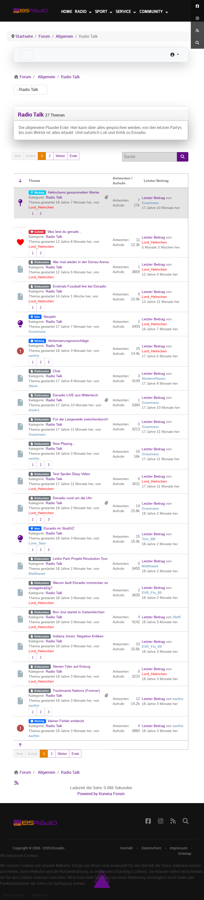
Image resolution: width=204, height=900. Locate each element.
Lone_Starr (37, 543)
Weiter (60, 156)
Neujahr (50, 317)
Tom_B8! (149, 539)
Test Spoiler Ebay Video (71, 474)
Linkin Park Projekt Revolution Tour (80, 559)
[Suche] (197, 43)
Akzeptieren (13, 895)
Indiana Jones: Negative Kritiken (78, 636)
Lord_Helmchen (41, 207)
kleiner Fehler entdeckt (66, 721)
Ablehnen (39, 895)
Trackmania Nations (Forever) (76, 691)
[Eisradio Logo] (30, 9)
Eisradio (57, 848)
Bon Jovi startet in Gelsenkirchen (78, 612)
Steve (33, 386)
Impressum (178, 848)
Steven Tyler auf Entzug (71, 666)
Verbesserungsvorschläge (68, 341)
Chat (56, 371)
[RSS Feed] (197, 30)
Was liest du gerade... (65, 232)
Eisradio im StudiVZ (59, 528)
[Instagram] (197, 18)
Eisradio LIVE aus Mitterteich (75, 395)
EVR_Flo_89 (152, 593)
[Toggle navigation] (27, 55)
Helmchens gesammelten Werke (73, 192)
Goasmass (150, 203)
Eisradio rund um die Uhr (72, 498)
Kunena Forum (112, 793)
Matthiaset (37, 573)
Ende (73, 156)
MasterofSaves (153, 378)
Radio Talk (31, 114)
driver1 (34, 410)
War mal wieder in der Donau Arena (81, 262)
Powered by (87, 793)
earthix (34, 356)
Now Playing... (64, 444)
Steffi (177, 617)
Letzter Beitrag (153, 198)
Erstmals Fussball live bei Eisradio (79, 286)
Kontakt (126, 848)
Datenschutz (151, 848)
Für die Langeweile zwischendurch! (80, 419)
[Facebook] (197, 6)
